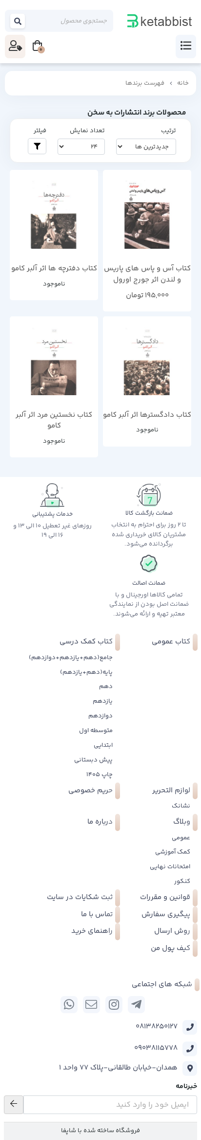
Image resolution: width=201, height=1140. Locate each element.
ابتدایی (103, 745)
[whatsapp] (69, 1004)
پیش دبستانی (93, 760)
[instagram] (113, 1004)
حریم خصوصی (90, 790)
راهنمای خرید (92, 931)
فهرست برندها (144, 83)
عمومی (181, 838)
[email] (91, 1004)
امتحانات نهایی (170, 867)
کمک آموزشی (172, 852)
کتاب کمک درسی (86, 641)
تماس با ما (97, 914)
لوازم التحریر (171, 790)
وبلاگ (181, 822)
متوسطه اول (96, 731)
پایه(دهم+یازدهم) (86, 672)
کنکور (182, 881)
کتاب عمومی (171, 641)
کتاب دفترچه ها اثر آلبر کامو (54, 268)
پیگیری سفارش (165, 914)
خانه (183, 83)
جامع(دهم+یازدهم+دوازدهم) (71, 658)
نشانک (181, 806)
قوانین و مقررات (165, 897)
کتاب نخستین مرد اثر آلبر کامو (54, 421)
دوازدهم (100, 716)
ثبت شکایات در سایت (80, 897)
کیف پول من (170, 948)
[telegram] (136, 1004)
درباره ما (100, 822)
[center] (18, 21)
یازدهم (103, 701)
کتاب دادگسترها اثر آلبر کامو (147, 415)
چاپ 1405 (99, 775)
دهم (106, 686)
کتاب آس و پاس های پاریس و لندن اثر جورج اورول (147, 274)
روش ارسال (172, 931)
